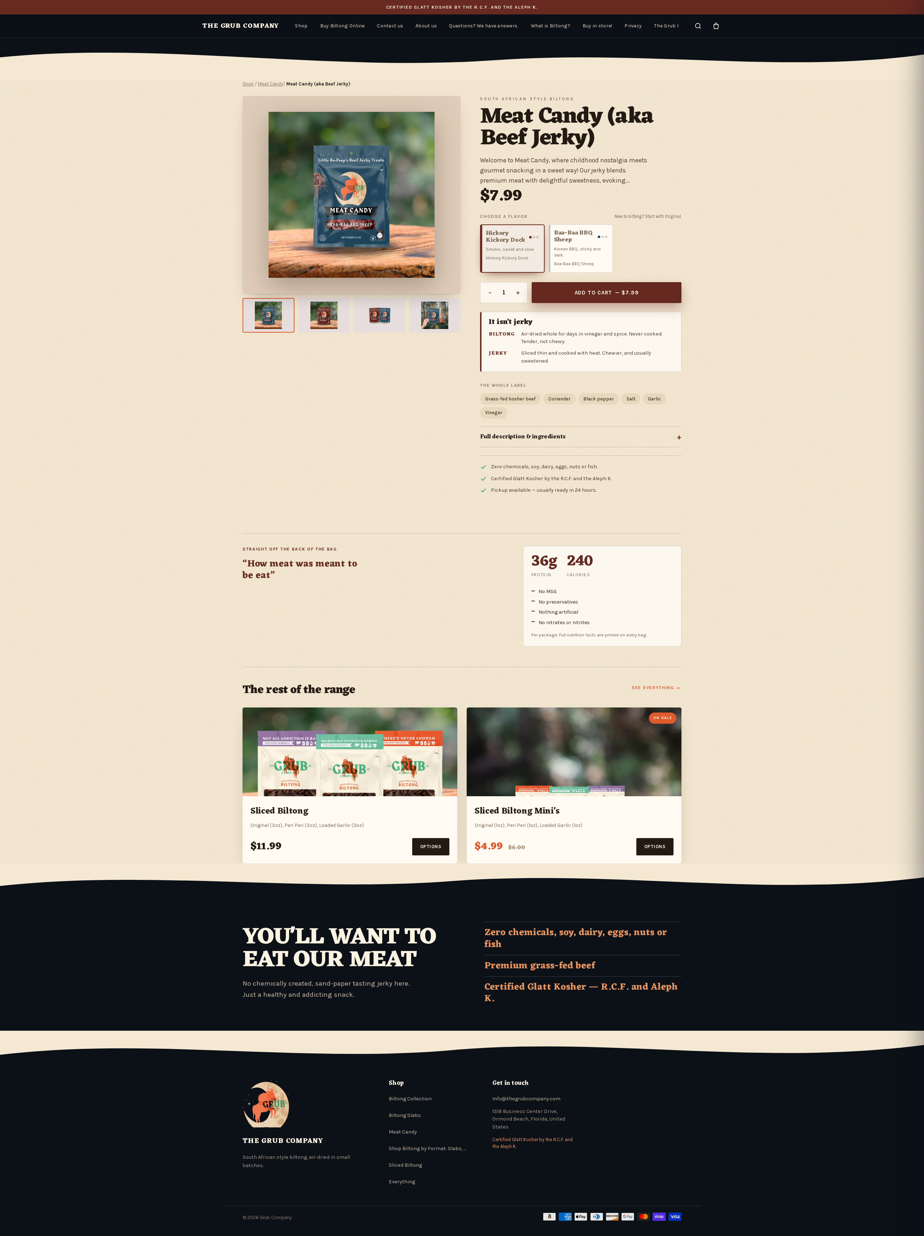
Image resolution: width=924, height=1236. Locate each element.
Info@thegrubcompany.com (526, 1099)
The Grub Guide (672, 26)
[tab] (269, 315)
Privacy (633, 26)
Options (430, 846)
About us (426, 26)
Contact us (390, 26)
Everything (402, 1182)
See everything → (656, 687)
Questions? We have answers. (483, 26)
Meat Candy (270, 84)
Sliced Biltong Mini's (517, 811)
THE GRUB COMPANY (240, 26)
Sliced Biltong (279, 811)
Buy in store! (598, 26)
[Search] (698, 26)
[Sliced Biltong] (350, 751)
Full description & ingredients (580, 436)
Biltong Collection (410, 1099)
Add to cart (607, 292)
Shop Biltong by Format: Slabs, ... (427, 1148)
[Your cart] (716, 26)
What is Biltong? (550, 26)
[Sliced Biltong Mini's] (574, 751)
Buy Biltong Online (342, 26)
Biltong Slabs (405, 1115)
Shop (301, 26)
